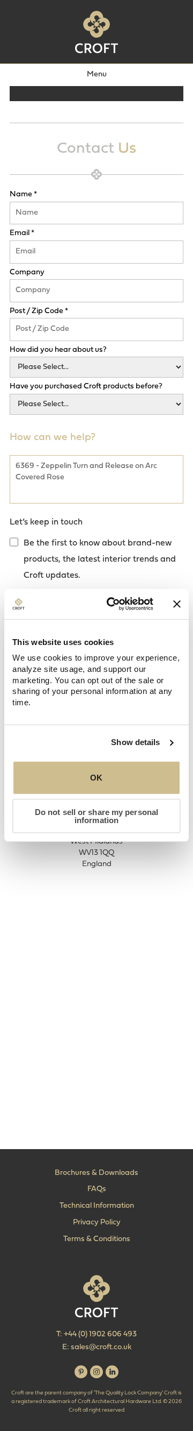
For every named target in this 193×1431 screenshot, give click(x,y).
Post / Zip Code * (39, 311)
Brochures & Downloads (96, 1173)
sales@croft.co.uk (101, 1347)
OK (96, 777)
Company (27, 273)
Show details (135, 742)
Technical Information (97, 1206)
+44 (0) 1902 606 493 (100, 1334)
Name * (23, 195)
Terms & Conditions (96, 1239)
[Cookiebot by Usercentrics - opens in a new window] (113, 604)
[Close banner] (177, 604)
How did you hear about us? (58, 350)
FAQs (96, 1189)
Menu (97, 74)
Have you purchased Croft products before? (86, 387)
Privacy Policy (97, 1223)
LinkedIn (112, 1371)
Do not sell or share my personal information (96, 816)
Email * (22, 233)
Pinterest (81, 1371)
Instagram (96, 1371)
